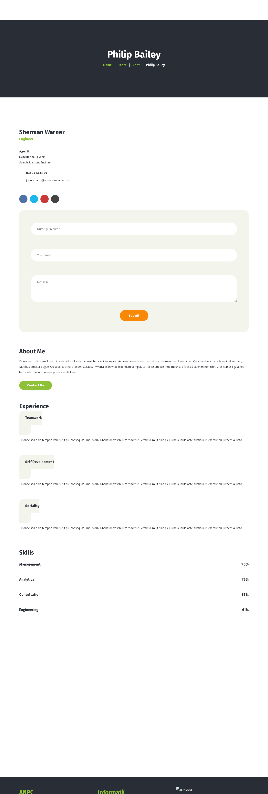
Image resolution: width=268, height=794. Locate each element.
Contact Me (35, 385)
